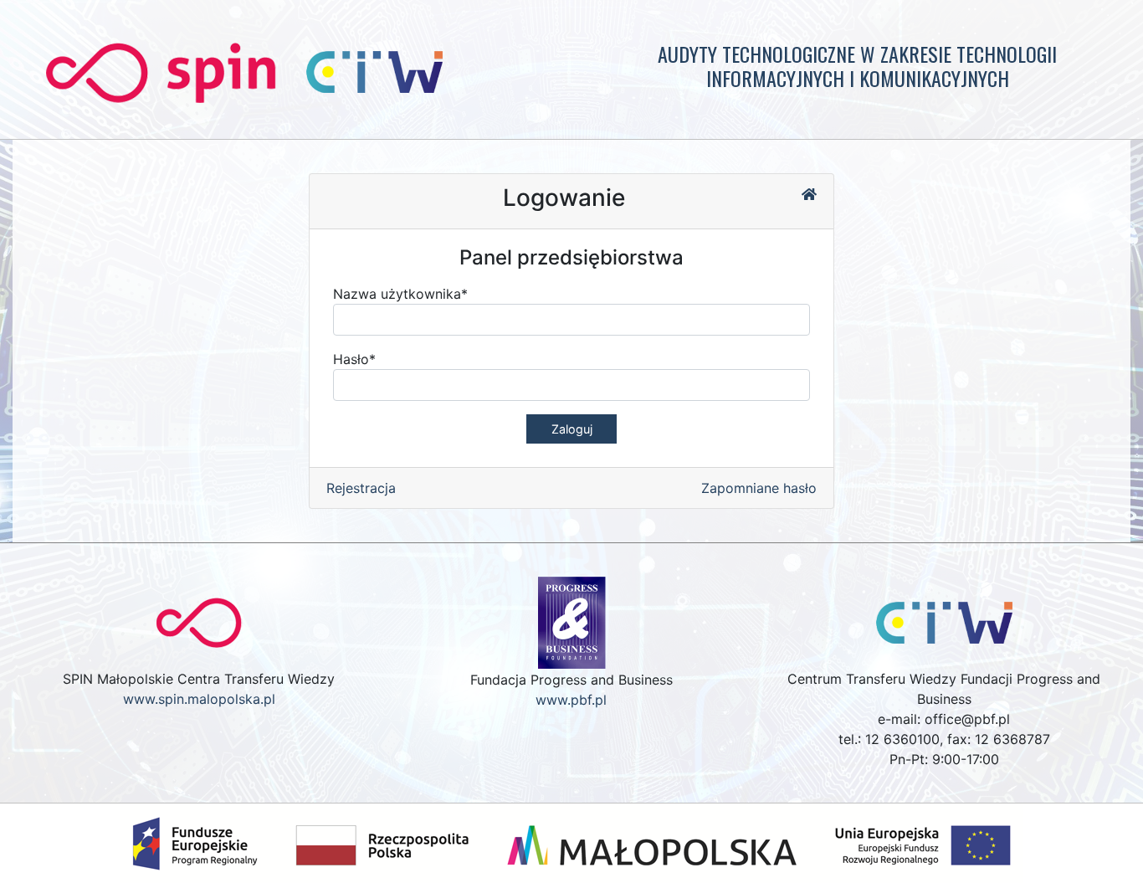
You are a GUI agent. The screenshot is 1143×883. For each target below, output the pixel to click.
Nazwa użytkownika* (400, 293)
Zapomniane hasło (759, 488)
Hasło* (354, 359)
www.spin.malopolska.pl (199, 698)
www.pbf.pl (571, 699)
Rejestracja (361, 488)
